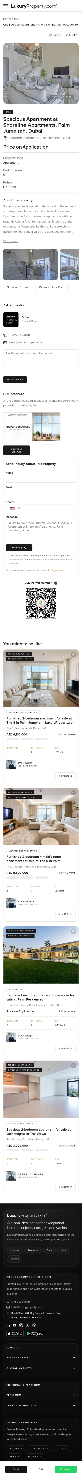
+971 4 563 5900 (20, 1301)
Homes (15, 1250)
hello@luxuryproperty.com (26, 1307)
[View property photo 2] (30, 264)
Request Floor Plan (51, 287)
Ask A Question (14, 379)
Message (12, 517)
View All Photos (62, 97)
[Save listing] (73, 654)
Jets (63, 1250)
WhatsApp (65, 1469)
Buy (16, 18)
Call (41, 1469)
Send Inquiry (19, 547)
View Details (65, 775)
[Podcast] (34, 1325)
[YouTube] (14, 1325)
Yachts (14, 1259)
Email (9, 487)
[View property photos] (41, 73)
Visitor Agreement (54, 570)
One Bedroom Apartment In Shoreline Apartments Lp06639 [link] (40, 24)
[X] (27, 1325)
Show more (10, 241)
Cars (49, 1250)
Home (7, 18)
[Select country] (12, 508)
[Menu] (5, 6)
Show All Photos (17, 287)
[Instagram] (21, 1325)
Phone (10, 502)
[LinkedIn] (8, 1325)
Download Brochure (16, 450)
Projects (33, 1250)
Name (9, 472)
